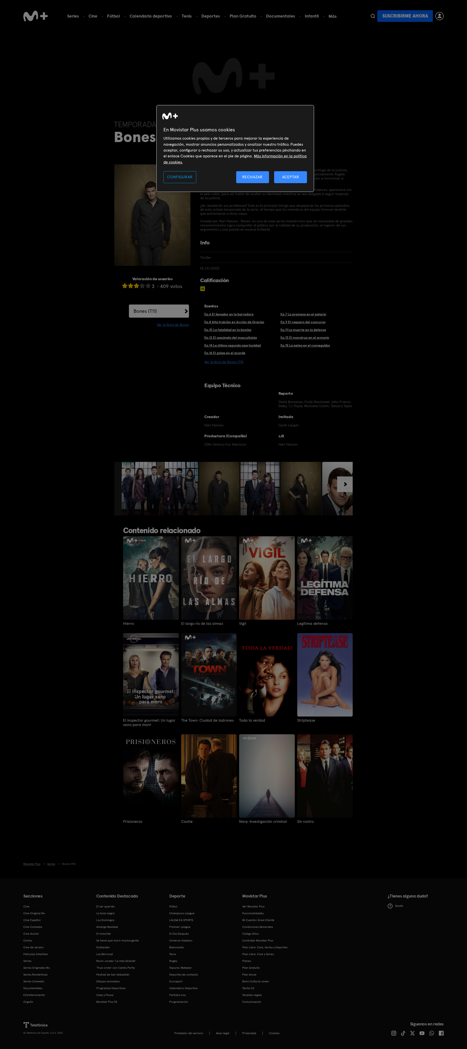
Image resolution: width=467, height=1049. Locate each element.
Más (333, 16)
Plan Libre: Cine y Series (258, 954)
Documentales (280, 15)
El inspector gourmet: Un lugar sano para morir (149, 722)
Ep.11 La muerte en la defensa (303, 330)
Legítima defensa (312, 623)
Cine (93, 15)
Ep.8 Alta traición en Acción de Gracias (234, 322)
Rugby (173, 961)
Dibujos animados (108, 981)
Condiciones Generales (257, 927)
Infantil (312, 15)
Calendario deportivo (151, 15)
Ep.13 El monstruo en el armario (304, 338)
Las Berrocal (104, 954)
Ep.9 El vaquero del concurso (302, 322)
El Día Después (179, 933)
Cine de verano (33, 947)
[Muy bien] (148, 285)
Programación (178, 1002)
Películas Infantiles (35, 954)
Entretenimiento (34, 995)
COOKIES (274, 1033)
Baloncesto (176, 947)
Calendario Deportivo (183, 988)
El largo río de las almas (202, 623)
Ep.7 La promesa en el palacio (303, 314)
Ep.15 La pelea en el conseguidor (305, 345)
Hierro (128, 623)
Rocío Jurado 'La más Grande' (116, 961)
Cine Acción (31, 933)
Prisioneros (132, 821)
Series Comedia (33, 981)
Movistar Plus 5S (106, 1002)
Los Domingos (105, 920)
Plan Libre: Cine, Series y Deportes (264, 947)
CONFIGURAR (179, 177)
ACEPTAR (290, 177)
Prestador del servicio (188, 1033)
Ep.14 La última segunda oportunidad (232, 345)
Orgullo (28, 1002)
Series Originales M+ (36, 967)
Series (73, 15)
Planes (246, 961)
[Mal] (130, 285)
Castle (187, 821)
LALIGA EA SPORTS (181, 920)
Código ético (250, 933)
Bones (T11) (145, 311)
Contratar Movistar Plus (257, 940)
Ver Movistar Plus (253, 906)
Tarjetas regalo (252, 995)
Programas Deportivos (111, 988)
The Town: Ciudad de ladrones (207, 720)
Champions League (182, 913)
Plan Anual (249, 974)
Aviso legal (222, 1033)
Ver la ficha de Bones (173, 325)
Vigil (242, 623)
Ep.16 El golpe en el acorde (224, 353)
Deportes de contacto (183, 974)
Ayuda (399, 905)
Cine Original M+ (34, 913)
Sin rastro (305, 821)
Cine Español (32, 920)
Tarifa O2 (248, 988)
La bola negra (105, 913)
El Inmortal (103, 933)
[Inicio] (35, 16)
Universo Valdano (180, 940)
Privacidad (249, 1033)
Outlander (103, 947)
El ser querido (105, 906)
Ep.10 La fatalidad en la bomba (227, 330)
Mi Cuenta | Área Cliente (258, 920)
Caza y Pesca (104, 995)
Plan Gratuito (243, 15)
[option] (160, 488)
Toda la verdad (252, 720)
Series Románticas (35, 974)
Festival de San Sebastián (112, 974)
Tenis (187, 15)
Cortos (27, 940)
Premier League (179, 927)
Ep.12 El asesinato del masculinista (230, 338)
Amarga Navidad (107, 927)
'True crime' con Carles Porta (115, 967)
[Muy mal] (124, 285)
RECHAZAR (252, 177)
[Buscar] (373, 16)
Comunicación (251, 1002)
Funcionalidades (253, 913)
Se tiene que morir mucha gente (117, 940)
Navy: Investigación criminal (263, 821)
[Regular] (136, 285)
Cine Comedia (32, 927)
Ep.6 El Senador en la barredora (228, 314)
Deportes (210, 15)
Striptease (306, 720)
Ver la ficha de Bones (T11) (223, 362)
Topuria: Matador (180, 967)
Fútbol (113, 15)
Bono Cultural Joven (255, 981)
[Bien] (142, 285)
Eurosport (175, 981)
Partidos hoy (177, 995)
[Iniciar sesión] (439, 16)
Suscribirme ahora (405, 16)
